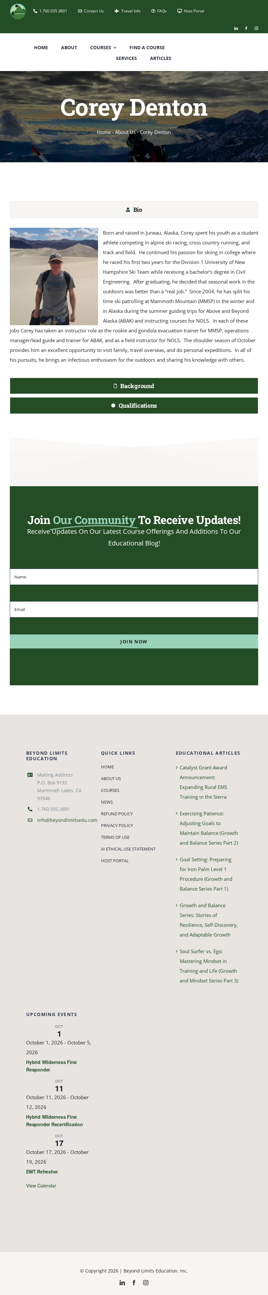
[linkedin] (236, 28)
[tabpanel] (134, 299)
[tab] (134, 209)
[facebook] (246, 28)
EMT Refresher (42, 1171)
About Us (125, 132)
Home (104, 132)
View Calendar (41, 1185)
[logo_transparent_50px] (18, 5)
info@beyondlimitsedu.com (67, 820)
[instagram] (256, 28)
